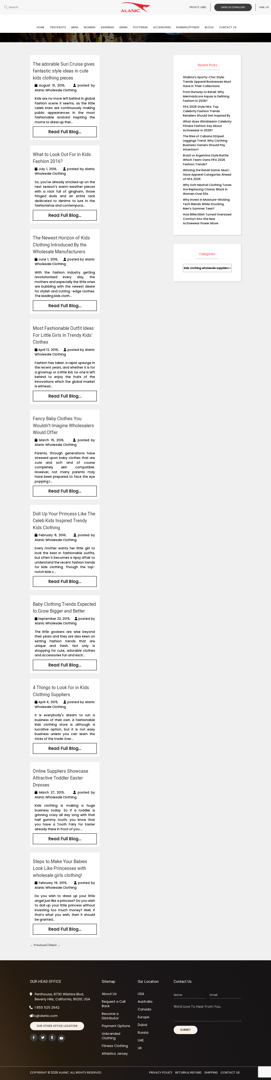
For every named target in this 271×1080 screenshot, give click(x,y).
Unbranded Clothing (111, 1035)
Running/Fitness (187, 27)
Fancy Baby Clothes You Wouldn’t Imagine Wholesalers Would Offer (63, 425)
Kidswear (107, 27)
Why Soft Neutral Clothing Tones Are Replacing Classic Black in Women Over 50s (207, 189)
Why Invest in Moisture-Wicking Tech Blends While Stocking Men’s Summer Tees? (206, 204)
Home (40, 27)
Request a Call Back (114, 1003)
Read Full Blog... (64, 132)
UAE (141, 1040)
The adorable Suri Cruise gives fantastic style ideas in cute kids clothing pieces (64, 71)
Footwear (140, 27)
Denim (123, 27)
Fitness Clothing (115, 1046)
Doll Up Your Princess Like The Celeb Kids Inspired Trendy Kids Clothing (64, 520)
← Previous (38, 945)
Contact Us (227, 27)
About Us (109, 994)
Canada (144, 1009)
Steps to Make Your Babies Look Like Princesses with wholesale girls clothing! (60, 868)
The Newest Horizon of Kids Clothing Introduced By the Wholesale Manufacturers (61, 244)
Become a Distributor (110, 1016)
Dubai (142, 1025)
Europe (143, 1017)
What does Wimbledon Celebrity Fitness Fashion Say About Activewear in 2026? (207, 125)
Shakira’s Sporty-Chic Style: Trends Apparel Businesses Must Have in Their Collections (207, 81)
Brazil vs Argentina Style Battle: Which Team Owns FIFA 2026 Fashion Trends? (206, 159)
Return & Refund (188, 1072)
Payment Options (116, 1026)
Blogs (209, 27)
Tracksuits (58, 27)
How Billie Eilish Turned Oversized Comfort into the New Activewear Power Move (207, 218)
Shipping (211, 1072)
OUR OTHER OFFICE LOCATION (57, 1025)
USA (141, 994)
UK (140, 1048)
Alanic (64, 1072)
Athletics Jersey (115, 1053)
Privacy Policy (160, 1072)
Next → (55, 945)
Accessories (162, 27)
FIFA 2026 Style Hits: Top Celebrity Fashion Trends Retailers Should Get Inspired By (206, 111)
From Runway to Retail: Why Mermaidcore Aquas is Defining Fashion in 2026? (206, 96)
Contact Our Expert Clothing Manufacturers (135, 18)
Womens (89, 27)
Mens (74, 27)
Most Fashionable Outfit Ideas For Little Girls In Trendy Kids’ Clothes (63, 335)
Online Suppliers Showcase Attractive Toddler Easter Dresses (60, 778)
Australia (145, 1001)
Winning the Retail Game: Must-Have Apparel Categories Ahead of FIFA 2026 (207, 174)
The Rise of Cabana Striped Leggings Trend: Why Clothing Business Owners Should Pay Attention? (205, 143)
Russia (143, 1032)
